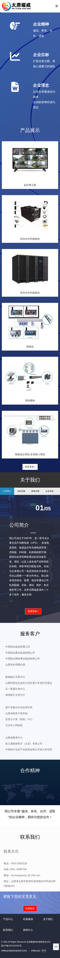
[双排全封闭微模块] (30, 233)
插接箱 (30, 346)
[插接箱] (30, 341)
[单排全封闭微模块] (30, 287)
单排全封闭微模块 (30, 292)
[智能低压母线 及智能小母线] (30, 449)
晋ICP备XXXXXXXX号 (11, 946)
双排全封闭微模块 (30, 239)
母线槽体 (30, 400)
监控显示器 (30, 185)
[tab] (7, 491)
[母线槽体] (30, 395)
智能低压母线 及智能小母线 (30, 454)
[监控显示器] (30, 179)
